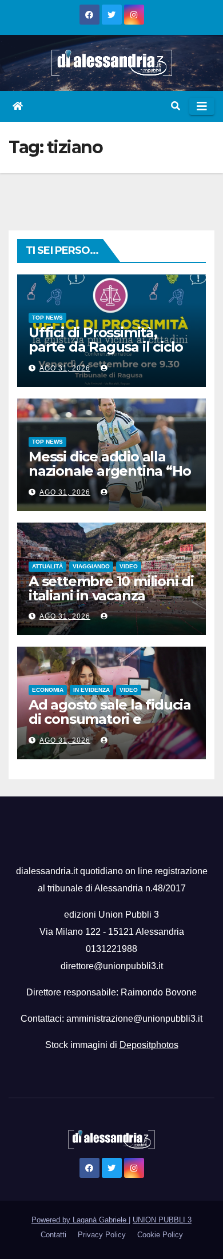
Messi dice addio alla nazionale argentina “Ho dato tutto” (109, 470)
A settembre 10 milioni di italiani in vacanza (111, 588)
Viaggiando (91, 566)
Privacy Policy (102, 1234)
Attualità (47, 566)
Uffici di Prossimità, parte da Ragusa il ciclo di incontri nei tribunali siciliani (106, 354)
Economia (47, 690)
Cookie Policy (160, 1234)
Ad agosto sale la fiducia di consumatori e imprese (110, 719)
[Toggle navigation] (201, 106)
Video (129, 566)
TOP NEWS (47, 317)
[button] (175, 106)
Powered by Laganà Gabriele (80, 1220)
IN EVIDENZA (91, 690)
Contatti (53, 1234)
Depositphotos (149, 1045)
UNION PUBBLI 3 (162, 1220)
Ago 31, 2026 (64, 368)
